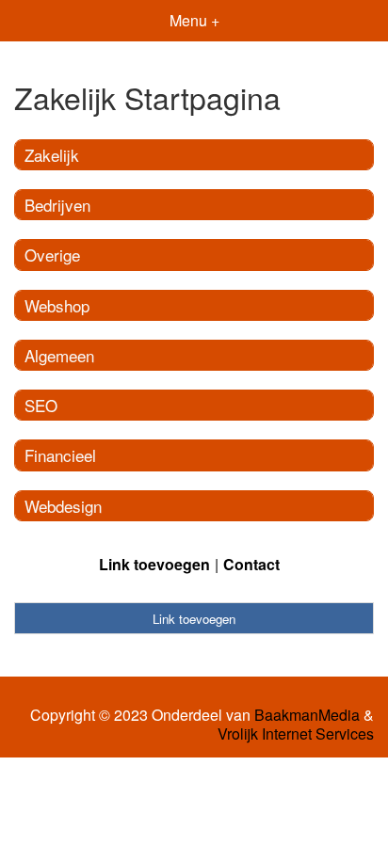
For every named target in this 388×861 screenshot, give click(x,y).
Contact (251, 564)
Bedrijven (57, 204)
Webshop (56, 305)
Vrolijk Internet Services (296, 734)
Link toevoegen (154, 564)
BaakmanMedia (307, 715)
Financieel (60, 455)
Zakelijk (51, 155)
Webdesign (63, 506)
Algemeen (59, 355)
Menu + (194, 20)
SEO (40, 405)
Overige (52, 254)
